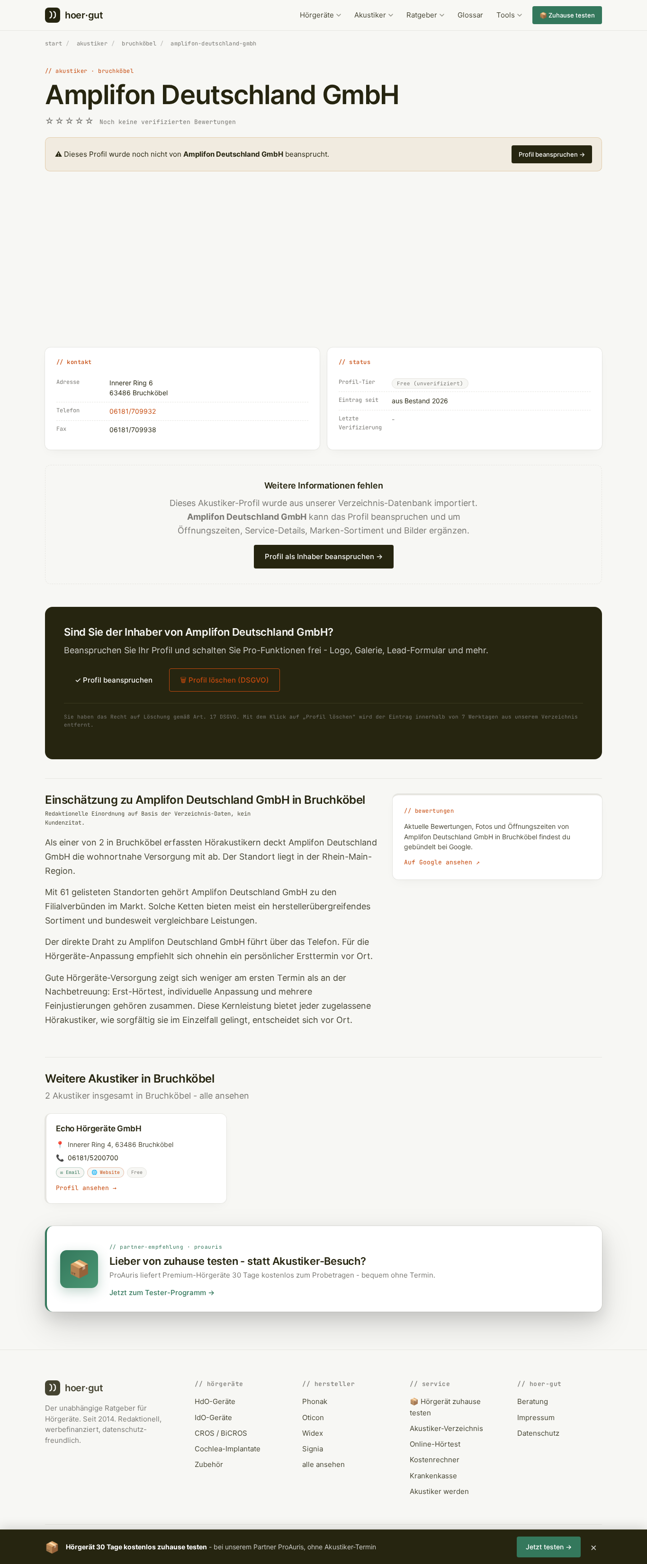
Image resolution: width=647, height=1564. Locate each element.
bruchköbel (139, 43)
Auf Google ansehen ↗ (442, 862)
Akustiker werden (439, 1491)
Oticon (313, 1417)
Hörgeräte (317, 14)
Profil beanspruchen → (552, 154)
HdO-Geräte (215, 1401)
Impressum (536, 1417)
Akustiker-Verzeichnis (446, 1428)
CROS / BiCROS (221, 1433)
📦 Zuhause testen (567, 15)
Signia (312, 1448)
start (53, 43)
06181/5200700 (93, 1158)
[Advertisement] (323, 270)
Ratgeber (421, 14)
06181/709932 (132, 411)
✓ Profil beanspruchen (114, 679)
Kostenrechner (434, 1459)
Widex (312, 1433)
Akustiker (370, 14)
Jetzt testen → (549, 1547)
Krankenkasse (433, 1475)
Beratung (532, 1401)
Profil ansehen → (86, 1188)
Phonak (314, 1401)
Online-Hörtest (435, 1444)
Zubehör (209, 1464)
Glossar (470, 14)
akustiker (92, 43)
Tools (505, 14)
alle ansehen (224, 1096)
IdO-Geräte (213, 1417)
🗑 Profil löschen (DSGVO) (224, 679)
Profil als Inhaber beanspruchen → (324, 556)
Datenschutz (538, 1433)
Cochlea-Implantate (228, 1448)
